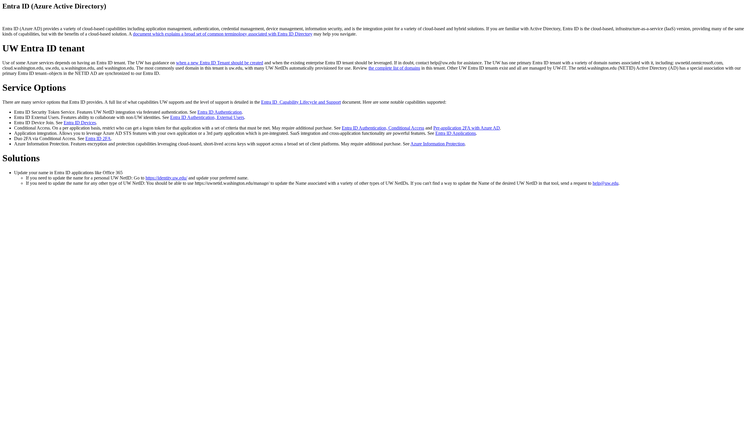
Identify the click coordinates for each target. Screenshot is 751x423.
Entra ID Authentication (219, 112)
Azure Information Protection (437, 143)
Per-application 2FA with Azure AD (466, 127)
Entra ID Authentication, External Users (207, 117)
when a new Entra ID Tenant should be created (219, 62)
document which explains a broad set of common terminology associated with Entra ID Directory (222, 33)
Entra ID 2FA (98, 138)
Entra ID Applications (455, 133)
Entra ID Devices (80, 122)
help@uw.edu (605, 183)
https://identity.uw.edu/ (166, 177)
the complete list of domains (394, 68)
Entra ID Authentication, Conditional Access (383, 127)
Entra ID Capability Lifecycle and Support (301, 102)
